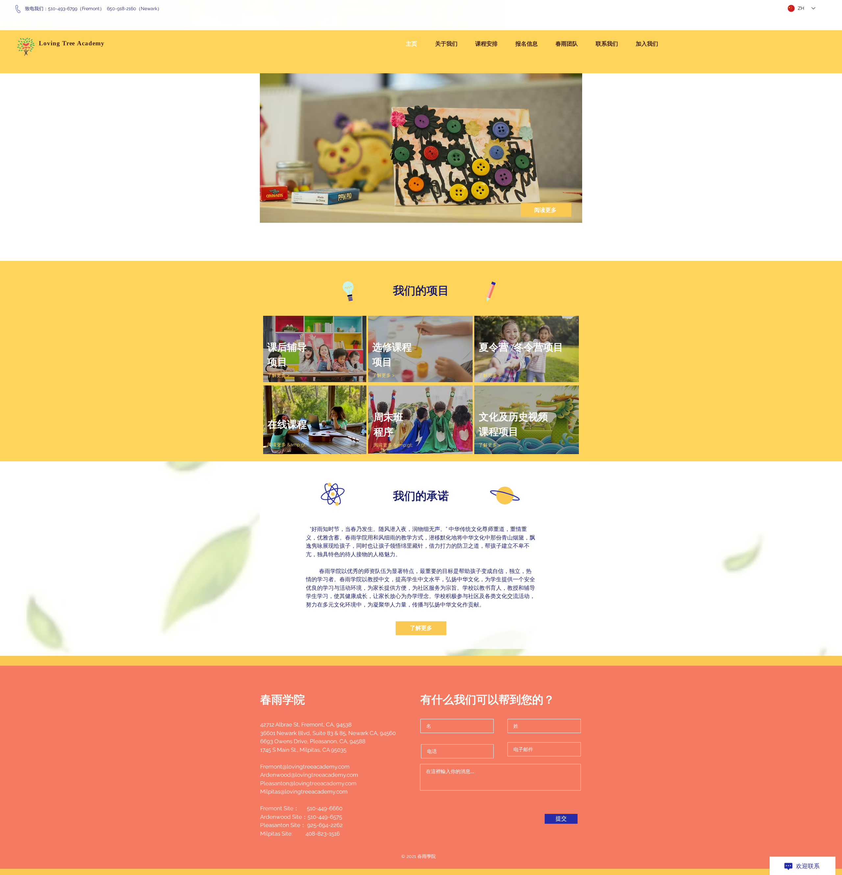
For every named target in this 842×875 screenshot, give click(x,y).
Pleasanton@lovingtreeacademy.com (308, 783)
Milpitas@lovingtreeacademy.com (304, 791)
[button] (449, 141)
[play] (566, 217)
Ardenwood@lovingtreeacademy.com (309, 774)
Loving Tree (58, 43)
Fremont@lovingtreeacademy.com (305, 766)
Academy (92, 43)
